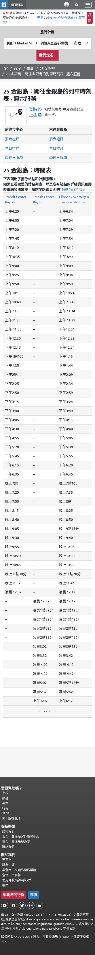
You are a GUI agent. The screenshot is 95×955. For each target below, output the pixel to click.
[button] (66, 4)
